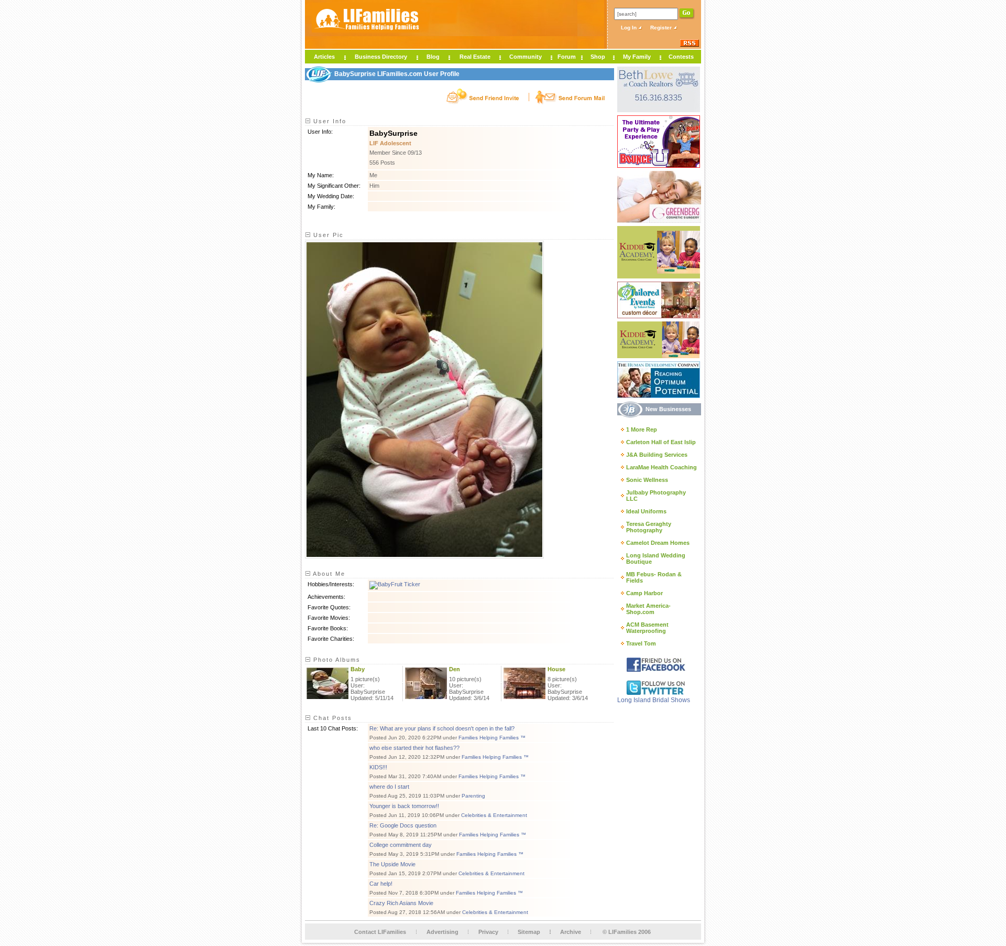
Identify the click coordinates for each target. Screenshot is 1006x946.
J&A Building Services (656, 455)
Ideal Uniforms (646, 511)
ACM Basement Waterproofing (647, 627)
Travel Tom (641, 643)
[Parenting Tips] (394, 584)
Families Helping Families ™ (492, 737)
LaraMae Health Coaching (661, 467)
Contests (681, 56)
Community (525, 56)
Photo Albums (335, 660)
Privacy (488, 932)
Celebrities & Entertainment (494, 815)
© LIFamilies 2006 (627, 932)
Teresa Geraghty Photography (648, 527)
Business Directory (381, 56)
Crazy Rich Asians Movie (401, 903)
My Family (637, 56)
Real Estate (475, 56)
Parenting (473, 796)
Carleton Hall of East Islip (661, 442)
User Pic (327, 235)
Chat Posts (331, 718)
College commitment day (400, 845)
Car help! (380, 883)
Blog (433, 56)
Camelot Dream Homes (658, 543)
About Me (328, 574)
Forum (566, 56)
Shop (598, 56)
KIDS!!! (378, 767)
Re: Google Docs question (402, 825)
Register (661, 27)
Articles (324, 56)
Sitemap (529, 932)
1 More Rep (641, 429)
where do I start (389, 786)
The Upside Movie (392, 864)
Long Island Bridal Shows (653, 700)
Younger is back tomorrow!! (404, 806)
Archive (570, 932)
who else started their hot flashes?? (414, 748)
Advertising (442, 932)
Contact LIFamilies (380, 932)
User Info (328, 121)
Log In (629, 27)
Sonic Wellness (647, 480)
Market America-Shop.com (648, 609)
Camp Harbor (644, 593)
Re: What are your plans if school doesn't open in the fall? (442, 728)
